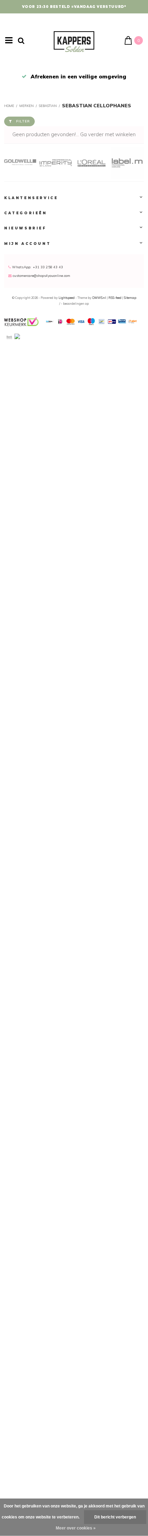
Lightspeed (67, 298)
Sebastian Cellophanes (96, 105)
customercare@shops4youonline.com (41, 275)
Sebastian (48, 106)
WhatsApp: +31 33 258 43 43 (37, 267)
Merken (26, 106)
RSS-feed (114, 298)
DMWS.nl (99, 298)
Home (9, 106)
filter (23, 121)
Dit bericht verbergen (115, 1517)
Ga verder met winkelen (108, 134)
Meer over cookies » (76, 1528)
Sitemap (130, 298)
